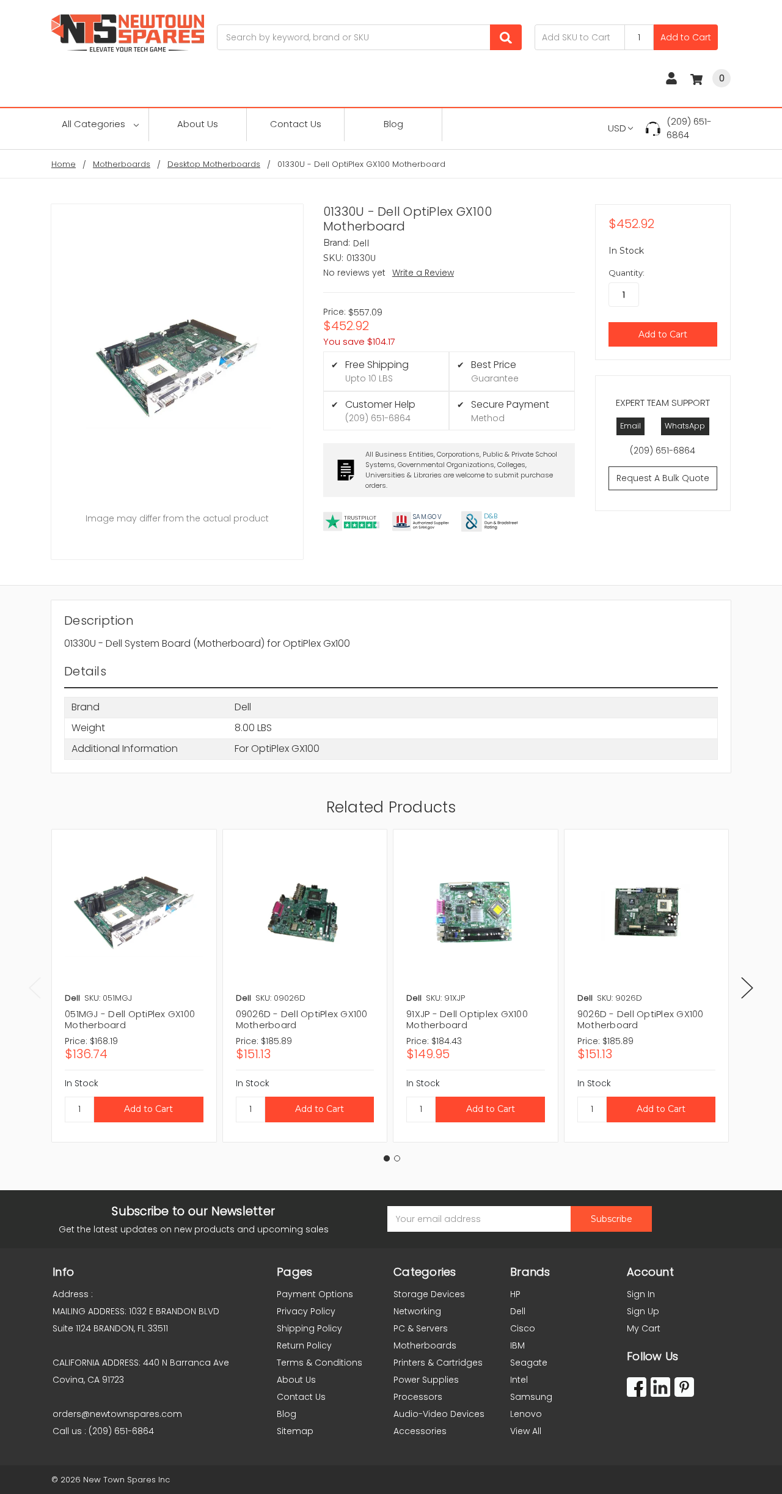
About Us (197, 123)
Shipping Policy (309, 1328)
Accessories (420, 1431)
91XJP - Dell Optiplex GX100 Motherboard (467, 1019)
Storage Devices (429, 1294)
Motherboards (424, 1345)
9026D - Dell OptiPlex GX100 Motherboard (640, 1019)
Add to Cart (685, 37)
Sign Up (643, 1311)
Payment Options (315, 1294)
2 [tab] (397, 1158)
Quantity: (626, 273)
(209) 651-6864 (689, 128)
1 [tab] (387, 1158)
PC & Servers (420, 1328)
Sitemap (295, 1431)
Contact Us (295, 123)
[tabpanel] (133, 986)
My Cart (643, 1328)
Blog (393, 123)
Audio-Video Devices (438, 1414)
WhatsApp (685, 426)
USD (617, 128)
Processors (417, 1397)
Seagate (528, 1362)
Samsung (531, 1397)
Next (747, 987)
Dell (517, 1311)
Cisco (522, 1328)
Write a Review (423, 273)
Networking (417, 1311)
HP (515, 1294)
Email (630, 426)
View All (525, 1431)
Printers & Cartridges (438, 1362)
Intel (519, 1380)
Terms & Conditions (319, 1362)
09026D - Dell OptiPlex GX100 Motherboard (302, 1019)
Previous (35, 987)
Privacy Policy (306, 1311)
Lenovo (526, 1414)
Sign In (641, 1294)
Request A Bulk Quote (662, 478)
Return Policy (304, 1345)
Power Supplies (426, 1380)
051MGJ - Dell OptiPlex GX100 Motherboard (130, 1019)
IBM (517, 1345)
